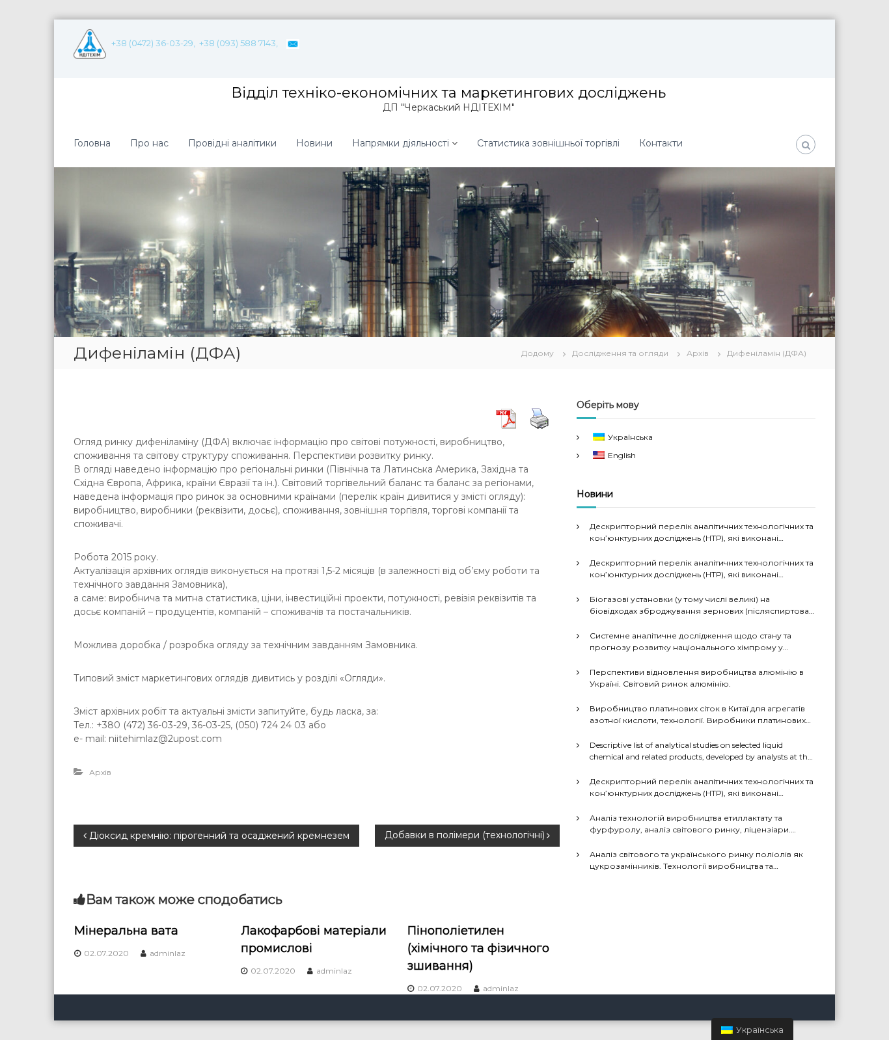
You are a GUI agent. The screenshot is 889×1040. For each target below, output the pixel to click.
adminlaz (167, 953)
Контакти (661, 143)
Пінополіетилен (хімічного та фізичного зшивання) (478, 948)
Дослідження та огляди (620, 353)
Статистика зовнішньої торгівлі (548, 143)
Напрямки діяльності (400, 143)
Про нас (149, 143)
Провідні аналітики (232, 143)
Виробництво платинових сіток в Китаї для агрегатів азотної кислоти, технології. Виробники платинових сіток (698, 715)
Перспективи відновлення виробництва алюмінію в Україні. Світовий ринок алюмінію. (697, 678)
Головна (92, 143)
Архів (698, 353)
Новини (314, 143)
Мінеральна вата (126, 931)
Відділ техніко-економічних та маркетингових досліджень (448, 93)
